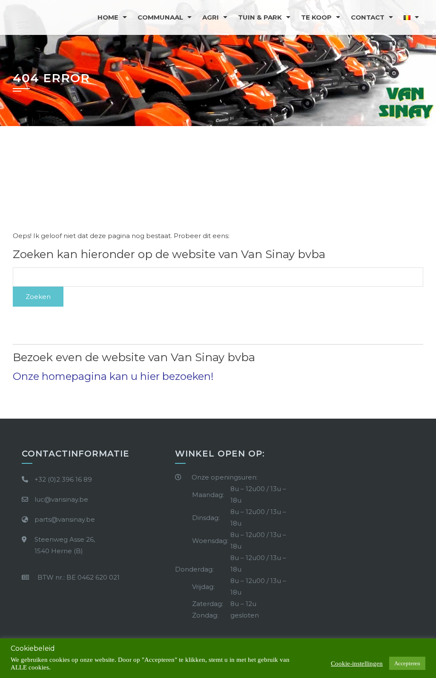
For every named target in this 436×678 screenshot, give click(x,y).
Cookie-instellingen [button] (357, 663)
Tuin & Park (260, 17)
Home (108, 17)
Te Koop (316, 17)
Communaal (160, 17)
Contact (367, 17)
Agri (210, 17)
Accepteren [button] (407, 663)
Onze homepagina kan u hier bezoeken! (113, 376)
